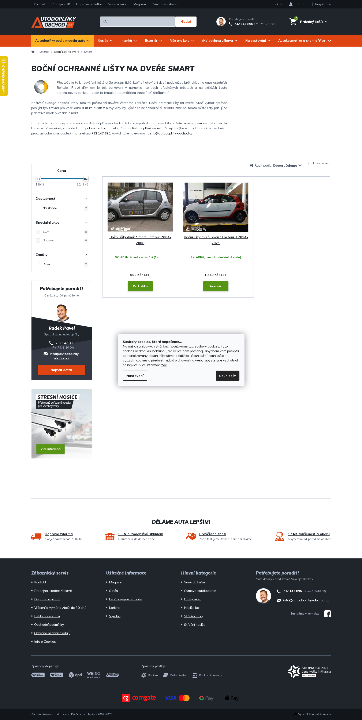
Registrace (323, 4)
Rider (64, 264)
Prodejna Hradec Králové (53, 590)
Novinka (64, 240)
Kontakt (39, 4)
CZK (275, 4)
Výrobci (114, 616)
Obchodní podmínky (49, 624)
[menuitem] (62, 41)
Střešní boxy (193, 616)
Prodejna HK (60, 4)
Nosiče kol (191, 607)
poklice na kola (96, 128)
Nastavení (134, 376)
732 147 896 (243, 24)
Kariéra (114, 607)
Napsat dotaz (61, 370)
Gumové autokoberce (200, 590)
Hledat (185, 21)
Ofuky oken (192, 599)
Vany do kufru (194, 582)
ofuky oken (53, 128)
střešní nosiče (183, 123)
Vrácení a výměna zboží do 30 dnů (60, 607)
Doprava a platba (89, 4)
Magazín (139, 4)
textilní (222, 123)
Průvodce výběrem (165, 4)
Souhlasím (227, 376)
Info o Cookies (45, 641)
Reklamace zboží (47, 616)
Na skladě (64, 208)
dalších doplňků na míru (145, 128)
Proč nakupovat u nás (125, 599)
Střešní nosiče (194, 624)
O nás (113, 590)
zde (164, 365)
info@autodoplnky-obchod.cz (171, 133)
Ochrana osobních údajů (52, 633)
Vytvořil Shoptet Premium (314, 714)
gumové (202, 123)
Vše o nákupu (117, 4)
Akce (64, 232)
